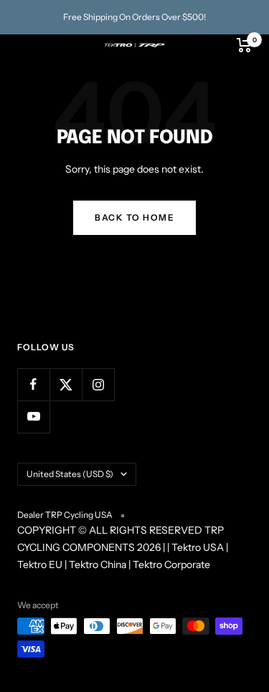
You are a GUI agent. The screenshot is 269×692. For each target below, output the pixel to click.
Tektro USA (197, 547)
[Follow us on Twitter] (65, 384)
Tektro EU (39, 564)
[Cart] (244, 45)
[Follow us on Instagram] (98, 384)
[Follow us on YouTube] (33, 416)
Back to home (134, 217)
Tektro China (97, 564)
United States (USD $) (70, 473)
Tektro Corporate (171, 564)
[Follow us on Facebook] (33, 384)
